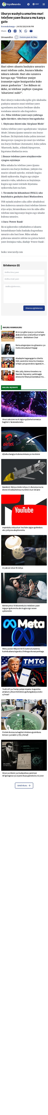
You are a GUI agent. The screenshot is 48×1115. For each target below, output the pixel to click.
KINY (37, 4)
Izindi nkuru (22, 785)
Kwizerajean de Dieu (28, 37)
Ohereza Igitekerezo (34, 308)
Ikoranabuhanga (8, 26)
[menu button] (44, 4)
